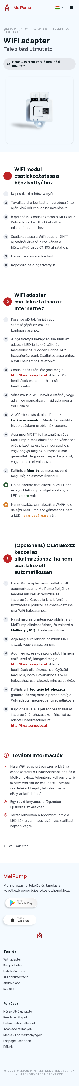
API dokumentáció (15, 977)
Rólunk (8, 1046)
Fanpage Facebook (17, 1041)
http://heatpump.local (29, 375)
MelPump (11, 28)
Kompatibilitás (12, 965)
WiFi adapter (12, 959)
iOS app (9, 989)
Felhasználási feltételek (19, 1023)
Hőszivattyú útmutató (17, 1011)
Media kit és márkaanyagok (22, 1035)
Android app (12, 983)
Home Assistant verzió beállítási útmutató (33, 64)
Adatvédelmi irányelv (17, 1029)
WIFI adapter (36, 28)
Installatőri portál (14, 971)
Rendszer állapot (15, 1017)
